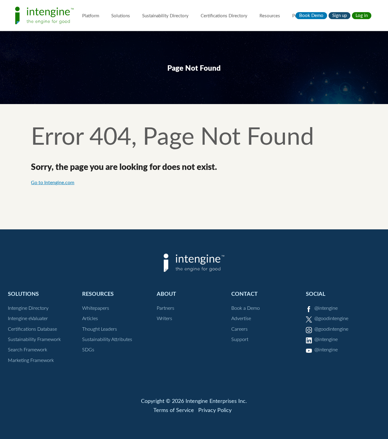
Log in (362, 15)
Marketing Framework (31, 360)
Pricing (299, 16)
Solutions (120, 16)
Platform (90, 16)
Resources (269, 16)
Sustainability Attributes (107, 339)
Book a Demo (245, 308)
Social (315, 294)
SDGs (88, 349)
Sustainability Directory (165, 16)
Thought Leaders (99, 329)
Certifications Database (32, 329)
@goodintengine (331, 318)
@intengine (326, 308)
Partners (165, 308)
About (166, 294)
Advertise (241, 318)
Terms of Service (173, 410)
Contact (244, 294)
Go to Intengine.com (52, 182)
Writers (164, 318)
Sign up (339, 15)
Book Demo (311, 15)
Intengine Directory (28, 308)
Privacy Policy (215, 410)
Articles (90, 318)
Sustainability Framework (34, 339)
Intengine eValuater (28, 318)
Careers (239, 329)
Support (239, 339)
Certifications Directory (224, 16)
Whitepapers (95, 308)
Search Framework (27, 349)
